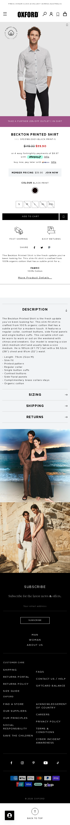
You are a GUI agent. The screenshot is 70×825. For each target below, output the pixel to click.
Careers (43, 714)
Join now (52, 173)
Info (46, 157)
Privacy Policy (48, 721)
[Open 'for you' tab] (9, 815)
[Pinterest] (33, 762)
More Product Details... (35, 277)
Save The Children (18, 735)
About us (35, 645)
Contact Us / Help (51, 679)
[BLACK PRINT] (35, 190)
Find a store (13, 704)
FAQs (40, 672)
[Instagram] (22, 762)
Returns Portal (16, 677)
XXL (51, 204)
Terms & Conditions (45, 730)
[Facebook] (11, 762)
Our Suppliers (15, 711)
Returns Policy (16, 684)
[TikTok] (57, 762)
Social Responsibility (15, 727)
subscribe (35, 620)
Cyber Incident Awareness (48, 741)
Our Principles (15, 718)
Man (35, 635)
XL (43, 204)
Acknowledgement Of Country (51, 706)
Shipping (10, 670)
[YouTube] (46, 762)
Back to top (35, 818)
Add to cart (30, 216)
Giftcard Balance (51, 686)
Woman (35, 640)
